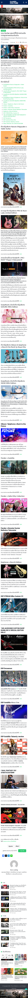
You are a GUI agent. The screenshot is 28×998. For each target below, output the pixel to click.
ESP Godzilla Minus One (9, 120)
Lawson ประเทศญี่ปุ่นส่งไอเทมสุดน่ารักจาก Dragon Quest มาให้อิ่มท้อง (21, 978)
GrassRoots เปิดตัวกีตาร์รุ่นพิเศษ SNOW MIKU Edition (14, 101)
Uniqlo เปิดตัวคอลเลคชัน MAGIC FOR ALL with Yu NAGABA (7, 963)
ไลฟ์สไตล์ (3, 30)
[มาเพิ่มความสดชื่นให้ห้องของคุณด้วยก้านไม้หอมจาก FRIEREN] (21, 957)
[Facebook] (3, 856)
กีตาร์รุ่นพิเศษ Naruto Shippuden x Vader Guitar (13, 85)
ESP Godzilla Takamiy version (11, 122)
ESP (18, 689)
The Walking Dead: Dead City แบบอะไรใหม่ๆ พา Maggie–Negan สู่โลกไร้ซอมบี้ (18, 944)
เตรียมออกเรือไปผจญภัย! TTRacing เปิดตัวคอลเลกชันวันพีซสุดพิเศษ (7, 977)
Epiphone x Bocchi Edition (10, 111)
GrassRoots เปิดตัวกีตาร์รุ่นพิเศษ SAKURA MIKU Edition (15, 95)
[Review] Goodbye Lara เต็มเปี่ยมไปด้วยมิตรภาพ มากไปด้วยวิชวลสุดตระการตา (18, 886)
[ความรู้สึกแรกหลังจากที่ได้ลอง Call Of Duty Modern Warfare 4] (5, 920)
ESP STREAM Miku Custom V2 (11, 113)
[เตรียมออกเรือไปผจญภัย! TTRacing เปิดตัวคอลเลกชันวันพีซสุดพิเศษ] (7, 971)
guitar (11, 846)
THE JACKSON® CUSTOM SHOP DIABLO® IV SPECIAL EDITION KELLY (14, 115)
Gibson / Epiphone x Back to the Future (13, 104)
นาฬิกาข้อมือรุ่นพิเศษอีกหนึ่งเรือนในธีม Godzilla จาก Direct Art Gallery (18, 904)
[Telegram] (9, 856)
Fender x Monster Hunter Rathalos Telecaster (15, 109)
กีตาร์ (18, 846)
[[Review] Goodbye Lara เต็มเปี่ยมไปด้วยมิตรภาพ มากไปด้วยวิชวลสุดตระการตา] (5, 887)
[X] (6, 856)
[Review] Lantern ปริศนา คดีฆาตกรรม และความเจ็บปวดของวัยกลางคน (17, 931)
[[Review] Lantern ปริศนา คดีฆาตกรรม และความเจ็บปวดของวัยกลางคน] (5, 932)
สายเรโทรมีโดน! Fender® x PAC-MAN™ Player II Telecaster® (14, 91)
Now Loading (5, 42)
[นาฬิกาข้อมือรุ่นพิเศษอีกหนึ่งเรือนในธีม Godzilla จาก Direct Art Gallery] (5, 905)
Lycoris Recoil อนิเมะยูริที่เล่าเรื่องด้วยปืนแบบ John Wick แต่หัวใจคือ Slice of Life (18, 925)
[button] (14, 10)
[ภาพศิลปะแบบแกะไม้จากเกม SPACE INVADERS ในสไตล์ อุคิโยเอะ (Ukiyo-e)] (5, 898)
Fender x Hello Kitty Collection (11, 107)
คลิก (21, 207)
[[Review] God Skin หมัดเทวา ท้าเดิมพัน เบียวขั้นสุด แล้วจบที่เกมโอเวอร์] (5, 893)
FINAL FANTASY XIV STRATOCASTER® (13, 123)
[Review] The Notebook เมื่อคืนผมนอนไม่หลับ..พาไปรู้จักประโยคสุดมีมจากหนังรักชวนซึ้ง (18, 938)
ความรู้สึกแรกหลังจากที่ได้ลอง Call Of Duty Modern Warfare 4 (18, 919)
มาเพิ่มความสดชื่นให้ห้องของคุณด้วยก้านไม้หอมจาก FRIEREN (20, 963)
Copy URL (22, 850)
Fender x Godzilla (8, 106)
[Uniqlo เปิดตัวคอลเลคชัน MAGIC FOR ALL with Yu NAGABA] (7, 957)
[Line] (11, 856)
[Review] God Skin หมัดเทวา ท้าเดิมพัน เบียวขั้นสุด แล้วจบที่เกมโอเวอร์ (18, 892)
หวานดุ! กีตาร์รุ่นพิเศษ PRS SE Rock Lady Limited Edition (13, 88)
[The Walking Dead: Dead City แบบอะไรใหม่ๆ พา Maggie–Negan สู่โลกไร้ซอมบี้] (5, 945)
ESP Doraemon (7, 118)
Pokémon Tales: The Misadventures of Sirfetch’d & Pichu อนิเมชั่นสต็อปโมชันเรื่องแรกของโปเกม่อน (18, 910)
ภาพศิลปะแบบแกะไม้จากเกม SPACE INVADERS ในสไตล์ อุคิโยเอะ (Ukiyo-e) (18, 898)
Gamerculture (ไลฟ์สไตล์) (9, 841)
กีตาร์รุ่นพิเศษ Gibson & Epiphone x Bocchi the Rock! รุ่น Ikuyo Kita (15, 98)
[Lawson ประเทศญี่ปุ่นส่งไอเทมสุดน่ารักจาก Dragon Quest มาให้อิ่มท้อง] (21, 971)
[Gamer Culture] (14, 2)
